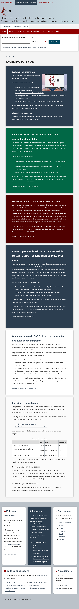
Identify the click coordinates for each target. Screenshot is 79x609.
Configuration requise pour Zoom (25, 424)
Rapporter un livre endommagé (15, 585)
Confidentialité (37, 548)
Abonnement (6, 26)
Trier (32, 37)
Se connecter (17, 26)
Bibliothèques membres (40, 556)
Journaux (12, 31)
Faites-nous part (42, 575)
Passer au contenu (7, 3)
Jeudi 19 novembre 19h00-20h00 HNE (24, 388)
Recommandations (33, 31)
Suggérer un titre (11, 582)
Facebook (62, 531)
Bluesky (61, 534)
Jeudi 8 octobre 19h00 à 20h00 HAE (23, 236)
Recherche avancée (9, 47)
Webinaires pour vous (20, 61)
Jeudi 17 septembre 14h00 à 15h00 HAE (25, 186)
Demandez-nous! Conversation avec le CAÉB (29, 93)
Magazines (21, 31)
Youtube (61, 539)
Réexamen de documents (37, 588)
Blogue (61, 528)
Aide (57, 31)
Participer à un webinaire (20, 108)
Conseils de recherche (39, 47)
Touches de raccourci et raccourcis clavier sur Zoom (31, 427)
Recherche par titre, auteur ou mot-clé (13, 37)
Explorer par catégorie (24, 47)
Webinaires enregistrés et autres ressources (26, 119)
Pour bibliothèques (47, 31)
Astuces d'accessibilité (46, 3)
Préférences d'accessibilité (25, 3)
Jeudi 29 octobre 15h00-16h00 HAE (23, 316)
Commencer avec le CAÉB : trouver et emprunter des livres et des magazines (39, 101)
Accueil (4, 31)
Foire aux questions (10, 554)
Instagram (62, 536)
